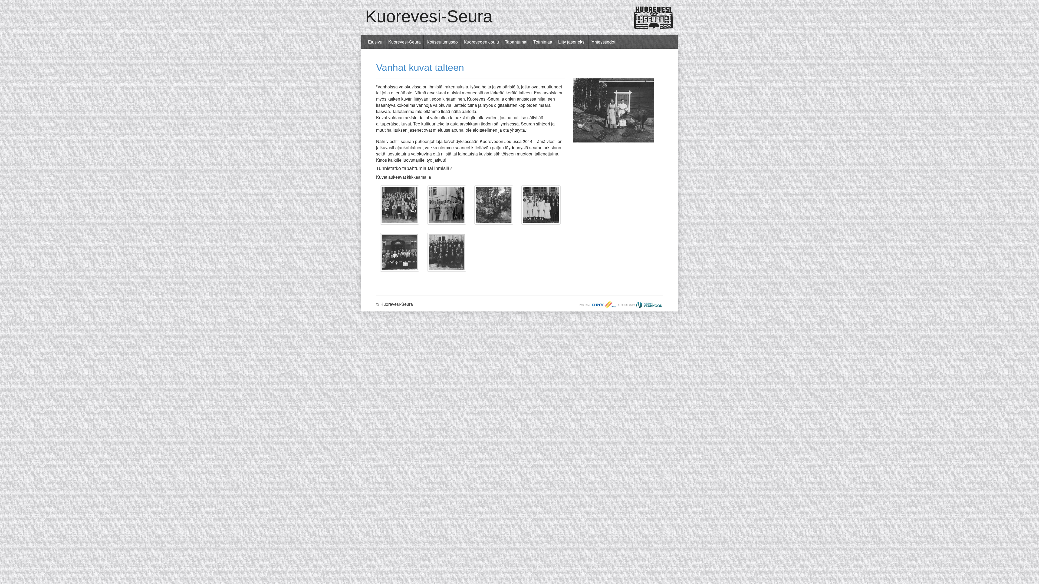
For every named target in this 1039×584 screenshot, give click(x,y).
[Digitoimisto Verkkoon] (649, 304)
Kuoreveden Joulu (481, 42)
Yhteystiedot (603, 42)
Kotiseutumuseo (442, 42)
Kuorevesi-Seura (428, 16)
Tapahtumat (516, 42)
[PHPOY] (603, 304)
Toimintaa (542, 42)
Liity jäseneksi (572, 42)
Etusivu (375, 42)
